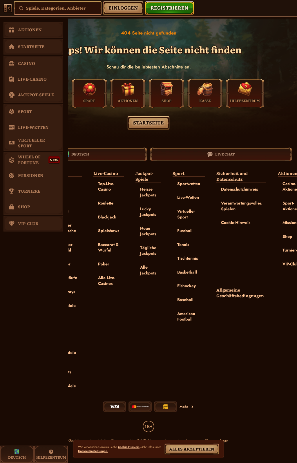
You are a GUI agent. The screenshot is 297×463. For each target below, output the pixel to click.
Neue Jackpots (148, 231)
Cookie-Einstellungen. (93, 451)
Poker (103, 264)
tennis (183, 244)
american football (186, 316)
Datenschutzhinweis (239, 189)
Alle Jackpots (148, 270)
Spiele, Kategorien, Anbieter (56, 8)
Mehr (184, 406)
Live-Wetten (188, 197)
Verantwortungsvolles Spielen (241, 206)
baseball (185, 300)
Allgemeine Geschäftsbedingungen (240, 293)
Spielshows (108, 231)
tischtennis (187, 258)
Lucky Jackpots (148, 212)
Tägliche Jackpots (148, 250)
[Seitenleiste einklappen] (8, 8)
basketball (187, 272)
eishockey (186, 286)
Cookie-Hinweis (235, 222)
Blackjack (107, 217)
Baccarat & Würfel (108, 247)
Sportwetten (188, 184)
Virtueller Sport (186, 214)
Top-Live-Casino (106, 186)
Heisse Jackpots (148, 192)
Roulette (105, 203)
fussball (185, 231)
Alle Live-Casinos (106, 280)
